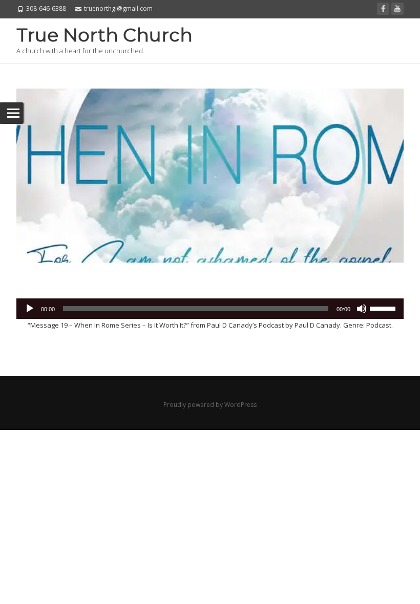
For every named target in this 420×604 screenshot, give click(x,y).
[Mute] (361, 309)
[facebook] (383, 9)
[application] (210, 308)
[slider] (384, 307)
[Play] (30, 309)
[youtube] (397, 9)
